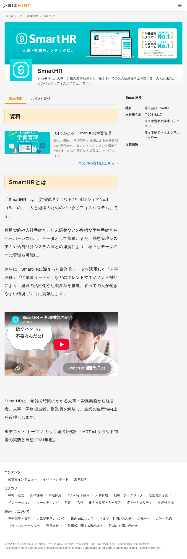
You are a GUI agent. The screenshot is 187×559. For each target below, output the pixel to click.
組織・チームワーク (128, 495)
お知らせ (143, 518)
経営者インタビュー (22, 479)
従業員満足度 (158, 495)
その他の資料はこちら (97, 163)
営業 (68, 502)
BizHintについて (82, 518)
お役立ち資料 (40, 98)
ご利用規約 (164, 518)
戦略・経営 (16, 495)
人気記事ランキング (50, 518)
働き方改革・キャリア (105, 502)
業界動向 (80, 479)
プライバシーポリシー (24, 526)
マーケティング (47, 502)
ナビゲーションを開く (179, 5)
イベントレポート (55, 479)
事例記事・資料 (19, 518)
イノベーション (19, 502)
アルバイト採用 (78, 495)
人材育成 (101, 495)
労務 (80, 502)
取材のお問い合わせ (123, 526)
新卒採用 (36, 495)
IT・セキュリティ (139, 502)
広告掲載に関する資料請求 (84, 526)
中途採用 (55, 495)
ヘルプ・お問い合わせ (116, 518)
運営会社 (52, 526)
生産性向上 (166, 502)
